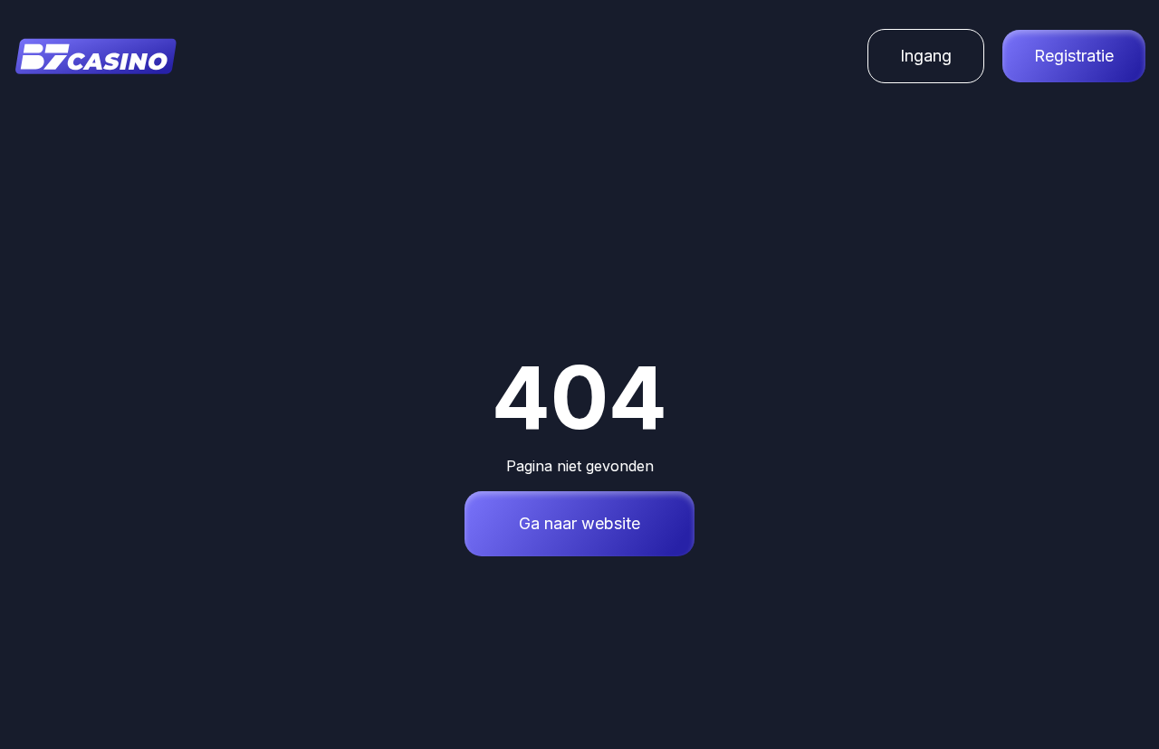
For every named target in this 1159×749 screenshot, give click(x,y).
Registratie (1074, 55)
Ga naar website (579, 523)
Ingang (926, 55)
